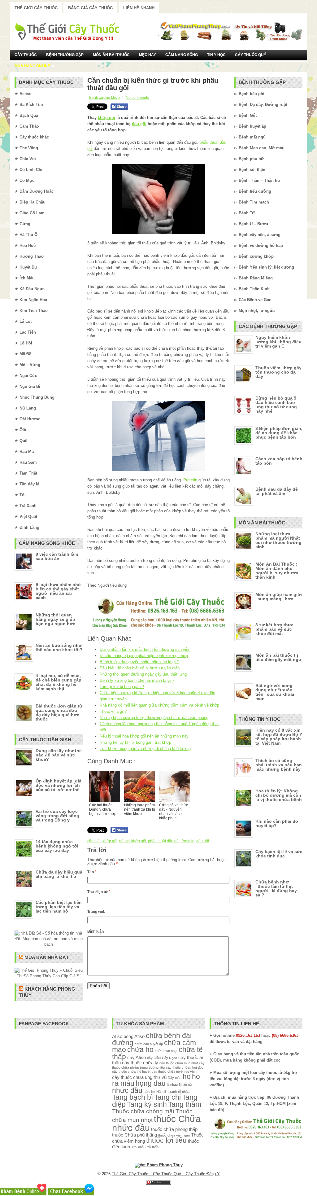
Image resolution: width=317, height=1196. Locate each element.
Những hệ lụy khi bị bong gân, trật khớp (135, 742)
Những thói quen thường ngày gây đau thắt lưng (143, 674)
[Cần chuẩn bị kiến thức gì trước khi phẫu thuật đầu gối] (158, 199)
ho (187, 1076)
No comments (137, 97)
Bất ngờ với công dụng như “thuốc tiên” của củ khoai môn (274, 692)
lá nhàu (172, 1084)
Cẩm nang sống (181, 55)
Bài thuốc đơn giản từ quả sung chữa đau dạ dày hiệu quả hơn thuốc (59, 712)
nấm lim (149, 1091)
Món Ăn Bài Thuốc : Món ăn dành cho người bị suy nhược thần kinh (276, 571)
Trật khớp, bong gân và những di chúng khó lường (145, 748)
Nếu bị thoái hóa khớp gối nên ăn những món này (144, 736)
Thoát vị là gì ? (113, 711)
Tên (91, 872)
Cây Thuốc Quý (250, 55)
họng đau (151, 1083)
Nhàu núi (185, 1084)
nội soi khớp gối (132, 841)
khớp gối (106, 117)
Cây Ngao (169, 1058)
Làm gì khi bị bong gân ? (122, 686)
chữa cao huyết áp (149, 1044)
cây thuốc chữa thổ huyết (131, 1071)
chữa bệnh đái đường (152, 1039)
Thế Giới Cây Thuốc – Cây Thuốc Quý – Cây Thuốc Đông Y (166, 1174)
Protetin (190, 480)
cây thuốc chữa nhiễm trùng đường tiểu (158, 1065)
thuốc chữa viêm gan (174, 1135)
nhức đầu (127, 1090)
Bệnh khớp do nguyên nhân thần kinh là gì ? (139, 661)
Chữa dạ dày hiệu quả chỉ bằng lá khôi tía (59, 874)
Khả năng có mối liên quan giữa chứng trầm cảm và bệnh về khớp (159, 705)
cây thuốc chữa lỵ (140, 1062)
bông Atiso (134, 1036)
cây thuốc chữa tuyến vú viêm (174, 1071)
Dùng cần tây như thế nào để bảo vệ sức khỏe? (59, 755)
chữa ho (140, 1050)
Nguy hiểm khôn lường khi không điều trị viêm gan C (278, 341)
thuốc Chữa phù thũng (134, 1134)
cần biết (94, 841)
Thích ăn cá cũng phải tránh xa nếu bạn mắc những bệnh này (278, 765)
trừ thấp (152, 1147)
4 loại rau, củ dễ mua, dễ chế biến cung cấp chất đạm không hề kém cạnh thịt (58, 682)
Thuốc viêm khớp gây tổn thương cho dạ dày (278, 372)
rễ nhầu (183, 1091)
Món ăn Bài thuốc (111, 55)
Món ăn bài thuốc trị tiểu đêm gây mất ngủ (278, 657)
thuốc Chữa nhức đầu (156, 1123)
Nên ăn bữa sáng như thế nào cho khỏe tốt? (59, 647)
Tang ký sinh (147, 1104)
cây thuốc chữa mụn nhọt (178, 1063)
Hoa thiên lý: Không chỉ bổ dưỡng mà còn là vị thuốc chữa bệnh (278, 795)
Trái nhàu (138, 1147)
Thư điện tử (98, 892)
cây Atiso (136, 1057)
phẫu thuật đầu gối (164, 841)
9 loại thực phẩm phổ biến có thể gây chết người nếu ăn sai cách (58, 591)
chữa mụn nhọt (166, 1051)
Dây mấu (174, 1078)
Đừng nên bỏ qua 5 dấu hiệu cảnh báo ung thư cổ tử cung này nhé (276, 405)
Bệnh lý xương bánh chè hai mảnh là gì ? (137, 680)
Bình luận (95, 931)
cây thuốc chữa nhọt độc (184, 1067)
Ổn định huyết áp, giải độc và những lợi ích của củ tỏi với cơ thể (59, 785)
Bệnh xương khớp (104, 97)
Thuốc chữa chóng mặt (143, 1111)
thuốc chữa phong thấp (174, 1129)
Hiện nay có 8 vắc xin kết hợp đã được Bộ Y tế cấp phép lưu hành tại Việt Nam (278, 737)
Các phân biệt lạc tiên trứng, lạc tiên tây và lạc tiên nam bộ (59, 906)
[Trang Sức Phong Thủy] (158, 628)
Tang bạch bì (132, 1097)
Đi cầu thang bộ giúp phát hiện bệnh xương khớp (144, 655)
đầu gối (139, 123)
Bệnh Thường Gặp (65, 55)
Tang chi (167, 1097)
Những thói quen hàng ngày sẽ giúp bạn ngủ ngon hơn (56, 619)
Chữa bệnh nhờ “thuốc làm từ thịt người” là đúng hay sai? (276, 888)
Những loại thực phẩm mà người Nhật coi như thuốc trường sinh (278, 540)
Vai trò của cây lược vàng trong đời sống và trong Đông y (57, 815)
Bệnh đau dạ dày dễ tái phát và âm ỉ (276, 491)
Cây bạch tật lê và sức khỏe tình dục (278, 853)
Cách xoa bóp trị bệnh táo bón (278, 461)
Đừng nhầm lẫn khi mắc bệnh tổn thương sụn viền (145, 649)
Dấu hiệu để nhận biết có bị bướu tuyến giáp (140, 668)
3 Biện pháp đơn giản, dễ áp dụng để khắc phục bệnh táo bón (278, 433)
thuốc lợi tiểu (166, 1140)
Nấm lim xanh (166, 1091)
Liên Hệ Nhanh (138, 8)
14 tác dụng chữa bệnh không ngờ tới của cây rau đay (57, 846)
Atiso (117, 1036)
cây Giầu (154, 1058)
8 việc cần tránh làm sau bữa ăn (57, 556)
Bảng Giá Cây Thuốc (90, 8)
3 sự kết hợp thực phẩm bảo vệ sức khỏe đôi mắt (274, 629)
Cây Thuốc (26, 55)
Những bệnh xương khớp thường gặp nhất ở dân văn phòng (154, 717)
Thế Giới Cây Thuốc (36, 8)
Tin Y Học (216, 55)
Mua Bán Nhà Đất (46, 957)
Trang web (96, 911)
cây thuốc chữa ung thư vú (139, 1077)
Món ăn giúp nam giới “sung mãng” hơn (278, 596)
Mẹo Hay (147, 55)
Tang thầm (184, 1104)
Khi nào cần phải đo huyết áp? (276, 823)
